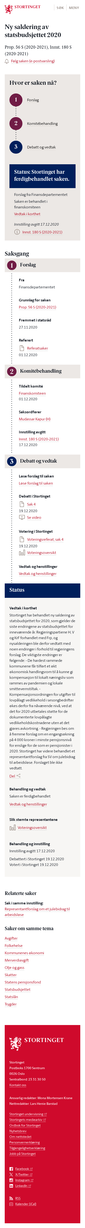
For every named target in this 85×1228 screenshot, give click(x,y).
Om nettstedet (20, 1136)
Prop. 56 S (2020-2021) (37, 307)
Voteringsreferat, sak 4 (45, 539)
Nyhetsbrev (17, 1131)
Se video (34, 517)
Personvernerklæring (24, 1142)
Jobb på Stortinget (22, 1153)
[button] (60, 7)
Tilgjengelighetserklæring (27, 1148)
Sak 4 (31, 504)
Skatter (11, 974)
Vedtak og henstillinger (37, 573)
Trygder (11, 1004)
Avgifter (11, 938)
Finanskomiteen (32, 393)
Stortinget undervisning (26, 1114)
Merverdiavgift (17, 960)
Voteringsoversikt (41, 552)
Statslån (11, 996)
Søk (60, 7)
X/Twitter (22, 1174)
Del (12, 776)
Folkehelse (14, 945)
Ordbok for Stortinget (25, 1125)
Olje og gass (14, 967)
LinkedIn (21, 1186)
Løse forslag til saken (36, 483)
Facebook (22, 1169)
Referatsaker (37, 348)
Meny (74, 7)
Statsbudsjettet (17, 989)
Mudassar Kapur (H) (35, 419)
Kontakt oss (17, 1085)
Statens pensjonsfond (23, 982)
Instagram (22, 1180)
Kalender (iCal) (25, 1204)
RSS (18, 1198)
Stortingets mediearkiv (25, 1119)
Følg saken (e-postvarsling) (33, 60)
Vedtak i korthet (27, 213)
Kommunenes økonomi (24, 952)
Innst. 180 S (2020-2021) (39, 439)
